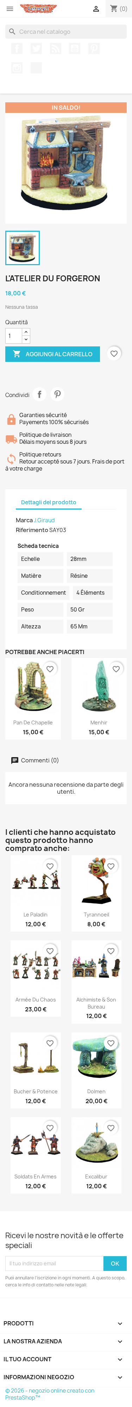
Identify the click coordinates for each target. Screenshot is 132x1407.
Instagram (17, 67)
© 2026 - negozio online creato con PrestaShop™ (49, 1394)
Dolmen (96, 1091)
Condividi (39, 394)
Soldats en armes (35, 1176)
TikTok (36, 67)
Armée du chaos (35, 999)
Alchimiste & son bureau (96, 1003)
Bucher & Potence (36, 1091)
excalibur (96, 1176)
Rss (55, 48)
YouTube (74, 48)
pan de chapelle (33, 722)
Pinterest (94, 48)
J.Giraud (44, 520)
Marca (24, 520)
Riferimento (32, 529)
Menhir (98, 722)
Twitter (36, 48)
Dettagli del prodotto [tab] (48, 502)
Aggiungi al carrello (53, 354)
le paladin (36, 914)
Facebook (17, 48)
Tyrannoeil (96, 914)
